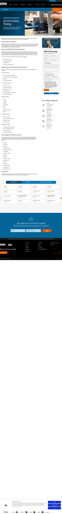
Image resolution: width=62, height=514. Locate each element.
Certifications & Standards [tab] (45, 182)
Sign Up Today (46, 231)
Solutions (5, 9)
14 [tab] (17, 211)
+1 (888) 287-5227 (20, 173)
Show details (47, 512)
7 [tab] (9, 211)
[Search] (61, 4)
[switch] (26, 512)
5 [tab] (7, 211)
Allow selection (54, 505)
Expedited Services (47, 76)
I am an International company (49, 75)
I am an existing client (48, 63)
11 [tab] (14, 211)
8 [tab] (10, 211)
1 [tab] (3, 211)
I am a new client (47, 62)
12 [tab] (15, 211)
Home (26, 245)
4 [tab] (6, 211)
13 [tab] (16, 211)
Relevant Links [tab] (14, 182)
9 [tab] (12, 211)
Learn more (49, 112)
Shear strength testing (13, 46)
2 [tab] (4, 211)
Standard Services (55, 76)
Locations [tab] (28, 182)
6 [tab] (8, 211)
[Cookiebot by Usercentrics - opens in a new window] (6, 512)
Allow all (54, 502)
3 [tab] (5, 211)
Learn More (5, 192)
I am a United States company (49, 74)
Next (60, 198)
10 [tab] (13, 211)
